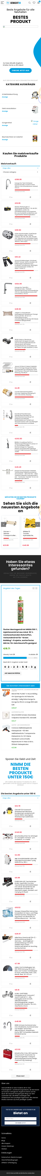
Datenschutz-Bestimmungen (11, 1157)
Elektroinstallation (18, 712)
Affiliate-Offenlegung (9, 1163)
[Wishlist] (34, 3)
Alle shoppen (5, 1143)
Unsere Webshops (7, 1146)
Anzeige (5, 97)
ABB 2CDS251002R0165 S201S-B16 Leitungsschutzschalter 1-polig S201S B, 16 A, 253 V (26, 860)
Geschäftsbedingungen (9, 1160)
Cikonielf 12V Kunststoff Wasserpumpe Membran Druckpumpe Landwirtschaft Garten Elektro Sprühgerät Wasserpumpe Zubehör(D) (25, 813)
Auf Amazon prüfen (12, 676)
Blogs (3, 1141)
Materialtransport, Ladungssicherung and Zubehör (25, 690)
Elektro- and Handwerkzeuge (21, 725)
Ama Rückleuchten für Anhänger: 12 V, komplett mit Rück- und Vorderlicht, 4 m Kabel (26, 837)
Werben (4, 1149)
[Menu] (2, 2)
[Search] (29, 2)
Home (3, 1138)
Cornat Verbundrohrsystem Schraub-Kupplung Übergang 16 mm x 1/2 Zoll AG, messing (25, 393)
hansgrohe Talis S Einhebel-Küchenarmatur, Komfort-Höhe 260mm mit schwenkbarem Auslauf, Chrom (26, 185)
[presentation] (3, 524)
